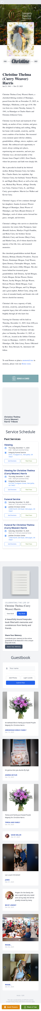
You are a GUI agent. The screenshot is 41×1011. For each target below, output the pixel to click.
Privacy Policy (15, 1002)
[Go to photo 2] (19, 869)
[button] (20, 705)
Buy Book (22, 614)
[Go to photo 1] (19, 765)
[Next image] (36, 752)
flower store (26, 363)
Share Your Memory (14, 647)
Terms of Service (26, 1002)
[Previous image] (4, 752)
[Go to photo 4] (22, 869)
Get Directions (12, 461)
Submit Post (20, 683)
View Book (10, 614)
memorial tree (28, 360)
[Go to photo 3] (21, 869)
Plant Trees (29, 461)
